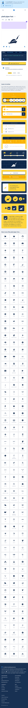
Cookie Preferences (5, 702)
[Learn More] (3, 2)
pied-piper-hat (7, 16)
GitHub (2, 686)
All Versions (17, 680)
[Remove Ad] (26, 21)
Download (17, 677)
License (2, 695)
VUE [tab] (25, 52)
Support (16, 686)
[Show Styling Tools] (4, 46)
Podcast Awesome (5, 680)
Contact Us (17, 689)
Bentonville (14, 671)
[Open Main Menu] (3, 10)
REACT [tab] (20, 52)
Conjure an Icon (8, 5)
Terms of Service (4, 697)
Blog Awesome (4, 682)
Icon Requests (18, 682)
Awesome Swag (4, 691)
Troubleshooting (18, 687)
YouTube (3, 687)
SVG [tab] (16, 52)
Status (16, 691)
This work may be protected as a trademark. (14, 69)
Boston (18, 671)
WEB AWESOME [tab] (10, 52)
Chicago (21, 671)
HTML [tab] (4, 52)
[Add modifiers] (9, 46)
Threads (3, 689)
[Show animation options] (6, 46)
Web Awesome (4, 677)
